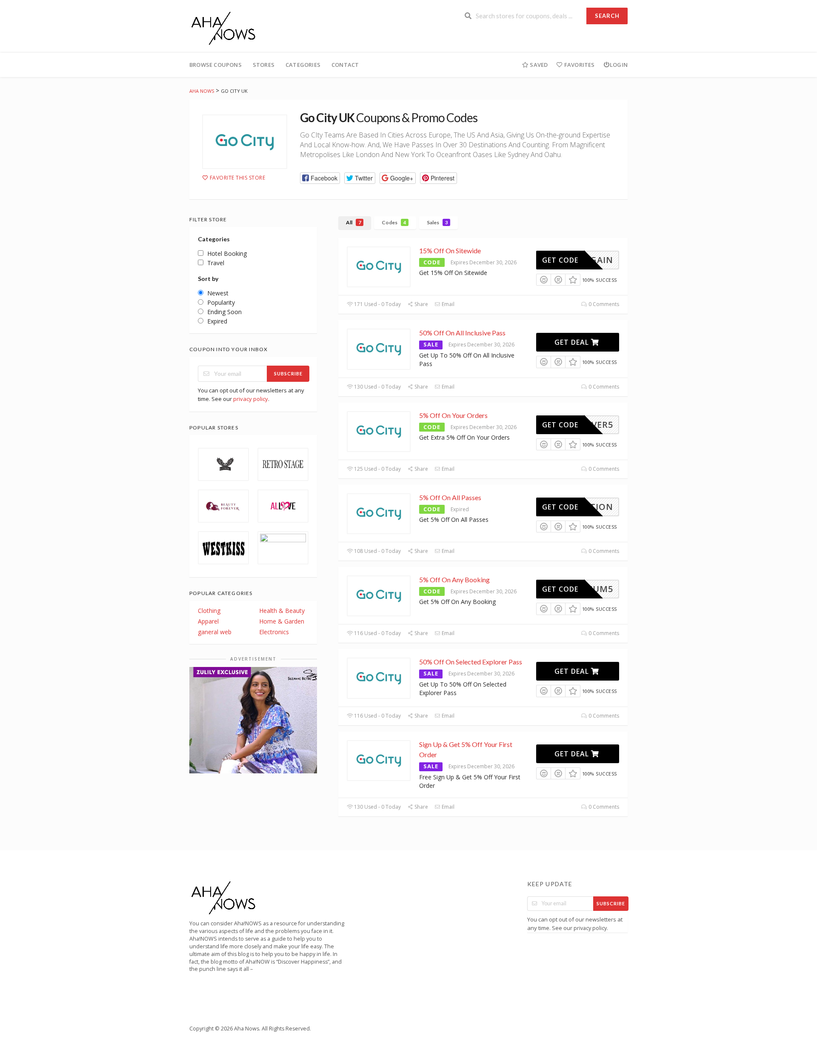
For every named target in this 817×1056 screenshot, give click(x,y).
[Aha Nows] (223, 27)
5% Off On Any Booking (454, 579)
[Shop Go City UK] (244, 141)
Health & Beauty (282, 611)
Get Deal (572, 342)
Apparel (208, 621)
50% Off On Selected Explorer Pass (470, 662)
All (353, 222)
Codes (394, 222)
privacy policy (250, 399)
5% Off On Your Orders (453, 415)
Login (619, 65)
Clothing (209, 611)
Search (607, 15)
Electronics (274, 632)
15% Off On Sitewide (450, 250)
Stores (263, 65)
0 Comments (603, 304)
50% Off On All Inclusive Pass (462, 333)
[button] (320, 178)
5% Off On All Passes (450, 497)
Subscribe (288, 373)
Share (420, 304)
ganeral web (214, 632)
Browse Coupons (215, 65)
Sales (437, 222)
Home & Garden (281, 621)
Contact (345, 65)
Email (447, 304)
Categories (303, 65)
